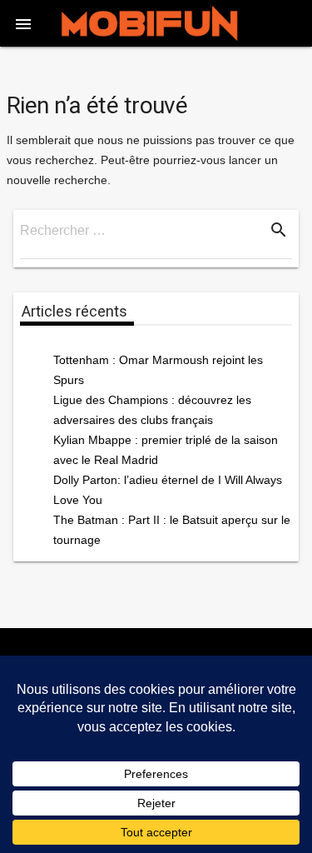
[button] (23, 23)
